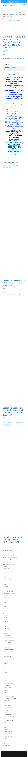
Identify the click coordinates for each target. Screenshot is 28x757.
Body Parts (6, 628)
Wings (5, 672)
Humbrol (6, 615)
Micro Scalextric (8, 703)
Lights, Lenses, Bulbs (9, 651)
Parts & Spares (6, 619)
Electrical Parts (7, 642)
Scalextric (6, 586)
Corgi (5, 577)
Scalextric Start (8, 736)
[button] (23, 20)
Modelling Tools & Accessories (10, 611)
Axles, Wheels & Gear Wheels (11, 624)
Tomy (5, 743)
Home (4, 12)
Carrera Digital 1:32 (9, 683)
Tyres (5, 670)
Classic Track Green (11, 698)
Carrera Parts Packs (8, 637)
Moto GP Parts (7, 656)
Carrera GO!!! (7, 600)
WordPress (14, 754)
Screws (5, 665)
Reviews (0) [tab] (7, 69)
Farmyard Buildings (8, 579)
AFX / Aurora (7, 595)
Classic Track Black (9, 696)
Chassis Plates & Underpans (10, 640)
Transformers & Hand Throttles (10, 716)
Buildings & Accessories (8, 564)
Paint (4, 613)
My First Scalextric (9, 733)
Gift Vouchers (6, 608)
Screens (6, 663)
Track (4, 675)
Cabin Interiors (7, 635)
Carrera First (7, 597)
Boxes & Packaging (7, 559)
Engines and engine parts (10, 644)
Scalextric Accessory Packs (10, 661)
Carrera (5, 573)
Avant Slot (6, 568)
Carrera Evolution (9, 720)
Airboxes (6, 621)
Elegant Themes (14, 753)
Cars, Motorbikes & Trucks (9, 593)
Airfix (5, 566)
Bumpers (6, 633)
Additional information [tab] (10, 67)
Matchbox (6, 582)
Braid (5, 630)
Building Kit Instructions (8, 562)
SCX (5, 589)
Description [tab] (7, 64)
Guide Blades (7, 647)
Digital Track (8, 700)
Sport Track (7, 705)
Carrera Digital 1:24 (9, 680)
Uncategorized (6, 745)
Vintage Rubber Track (10, 710)
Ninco (5, 584)
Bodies (5, 626)
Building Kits (7, 571)
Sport (6, 738)
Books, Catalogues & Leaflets (12, 12)
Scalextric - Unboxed (10, 604)
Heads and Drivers (8, 649)
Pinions (5, 658)
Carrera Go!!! (8, 575)
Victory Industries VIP (9, 591)
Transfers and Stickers (9, 668)
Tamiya (5, 617)
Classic (6, 729)
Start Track (7, 707)
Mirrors (5, 654)
